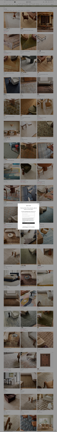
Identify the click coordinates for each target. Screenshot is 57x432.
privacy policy (27, 227)
